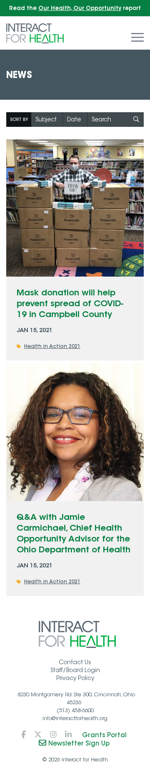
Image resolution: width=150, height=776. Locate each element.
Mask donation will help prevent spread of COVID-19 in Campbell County (70, 303)
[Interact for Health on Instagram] (53, 734)
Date (74, 119)
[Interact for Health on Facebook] (23, 734)
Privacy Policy (75, 678)
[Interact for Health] (35, 32)
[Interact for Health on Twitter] (38, 734)
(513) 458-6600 (75, 710)
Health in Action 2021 (52, 346)
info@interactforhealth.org (75, 718)
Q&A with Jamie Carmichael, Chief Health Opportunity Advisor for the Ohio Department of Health (73, 532)
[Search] (136, 119)
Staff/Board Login (75, 670)
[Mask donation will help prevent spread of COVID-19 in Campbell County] (75, 208)
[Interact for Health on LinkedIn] (68, 734)
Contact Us (75, 662)
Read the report (75, 8)
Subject (46, 119)
